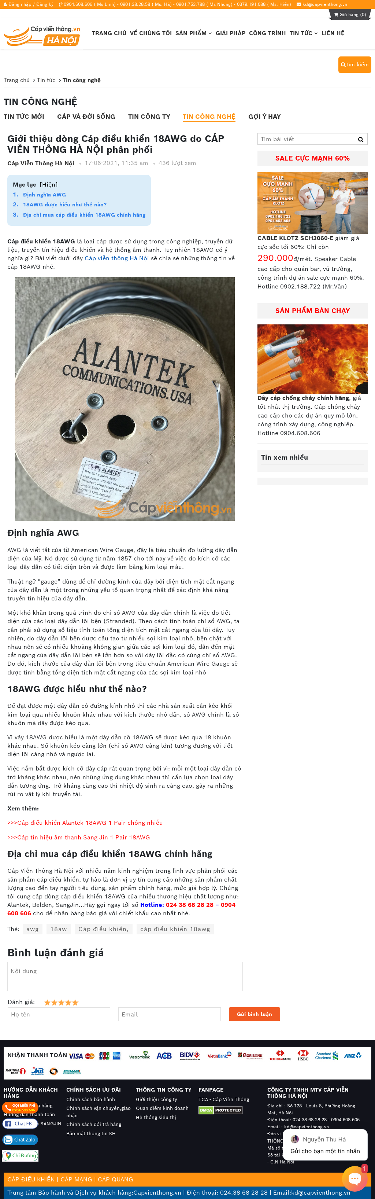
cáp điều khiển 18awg (175, 929)
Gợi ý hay (264, 117)
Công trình (267, 33)
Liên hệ (333, 33)
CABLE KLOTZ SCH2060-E (295, 238)
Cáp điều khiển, (103, 929)
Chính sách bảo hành (90, 1099)
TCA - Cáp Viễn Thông (223, 1099)
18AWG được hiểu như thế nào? (65, 204)
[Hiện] (49, 184)
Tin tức (302, 33)
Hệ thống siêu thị (156, 1117)
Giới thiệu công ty (156, 1099)
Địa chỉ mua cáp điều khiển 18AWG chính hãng (84, 215)
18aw (58, 929)
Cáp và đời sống (86, 117)
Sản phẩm (191, 33)
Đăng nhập (19, 4)
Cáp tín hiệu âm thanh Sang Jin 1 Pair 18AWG (83, 837)
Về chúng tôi (151, 33)
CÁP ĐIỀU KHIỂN (31, 1179)
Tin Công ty (149, 117)
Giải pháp (230, 33)
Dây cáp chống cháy (286, 398)
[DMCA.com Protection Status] (226, 1110)
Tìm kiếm (357, 64)
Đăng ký (44, 4)
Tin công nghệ (209, 117)
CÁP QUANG (115, 1179)
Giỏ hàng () (352, 14)
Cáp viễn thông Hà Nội (117, 258)
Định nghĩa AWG (44, 194)
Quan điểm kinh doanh (162, 1108)
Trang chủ (109, 33)
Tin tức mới (24, 117)
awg (32, 929)
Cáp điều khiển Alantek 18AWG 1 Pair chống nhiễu (90, 823)
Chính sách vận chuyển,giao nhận (98, 1112)
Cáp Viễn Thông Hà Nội (40, 163)
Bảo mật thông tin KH (91, 1133)
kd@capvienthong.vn (324, 4)
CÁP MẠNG (76, 1179)
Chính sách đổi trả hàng (93, 1124)
